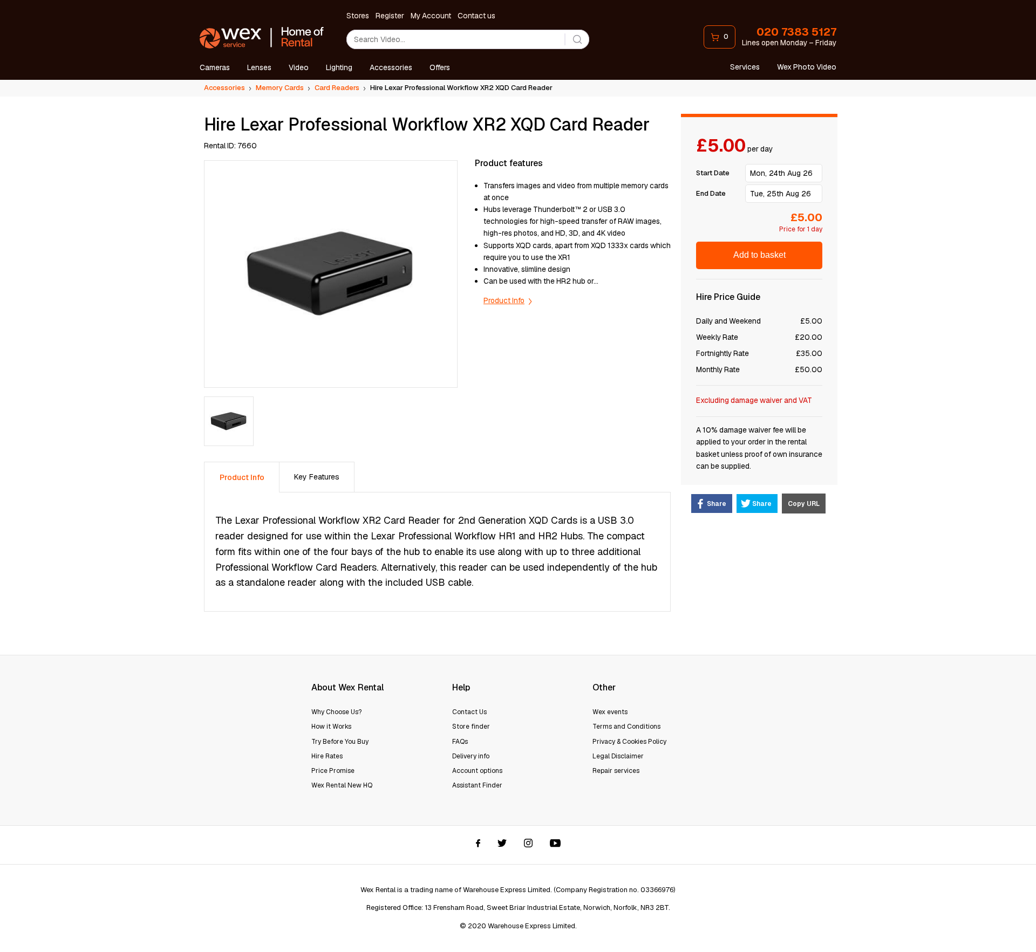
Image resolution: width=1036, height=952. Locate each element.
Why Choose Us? (336, 712)
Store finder (471, 726)
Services (745, 67)
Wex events (610, 712)
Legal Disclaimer (618, 756)
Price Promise (333, 770)
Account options (477, 770)
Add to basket (759, 254)
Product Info (503, 300)
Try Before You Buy (340, 741)
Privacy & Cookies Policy (629, 741)
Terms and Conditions (626, 726)
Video (299, 67)
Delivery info (470, 756)
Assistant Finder (477, 785)
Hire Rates (327, 756)
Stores (357, 15)
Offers (440, 67)
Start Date (713, 173)
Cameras (215, 67)
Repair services (615, 770)
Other (604, 687)
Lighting (339, 67)
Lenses (259, 67)
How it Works (331, 726)
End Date (711, 193)
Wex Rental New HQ (341, 785)
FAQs (460, 741)
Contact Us (469, 712)
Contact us (476, 15)
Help (461, 687)
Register (390, 15)
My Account (431, 15)
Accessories (391, 67)
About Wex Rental (347, 687)
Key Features (316, 477)
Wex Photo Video (806, 67)
